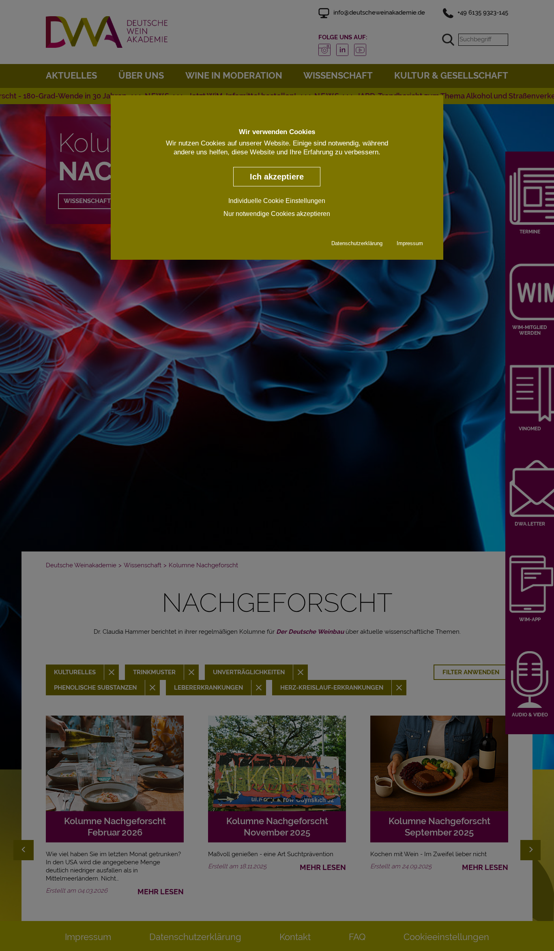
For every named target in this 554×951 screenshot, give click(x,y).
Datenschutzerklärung (356, 243)
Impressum (410, 243)
